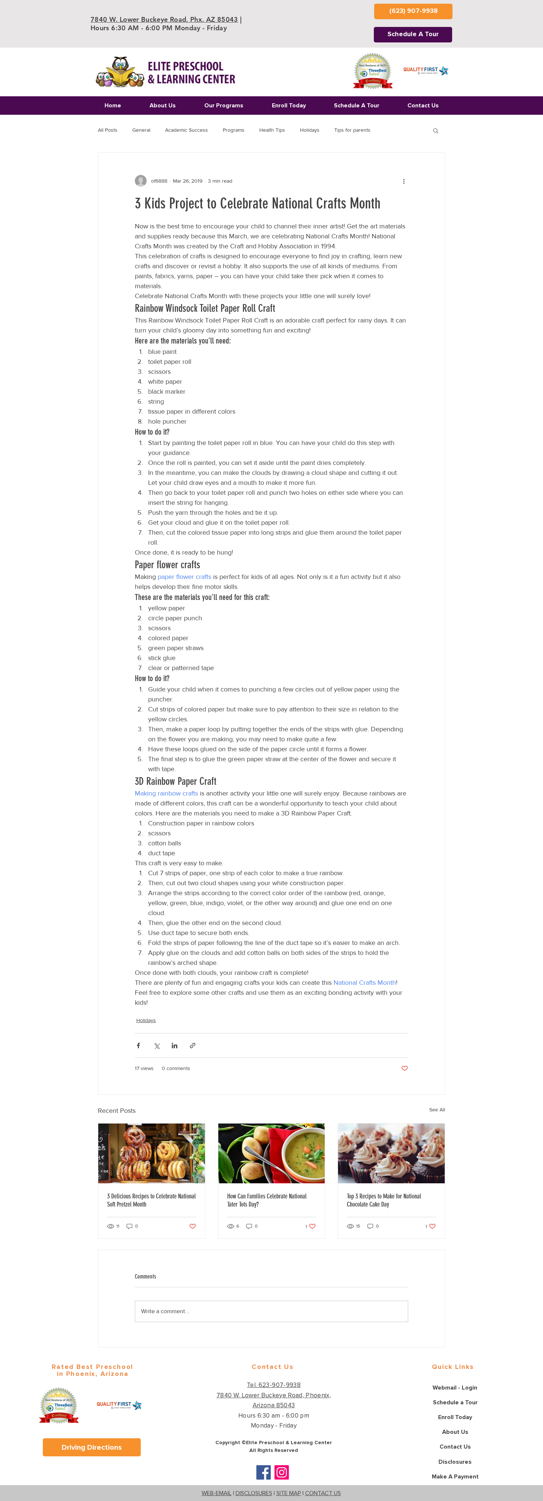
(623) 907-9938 (208, 752)
